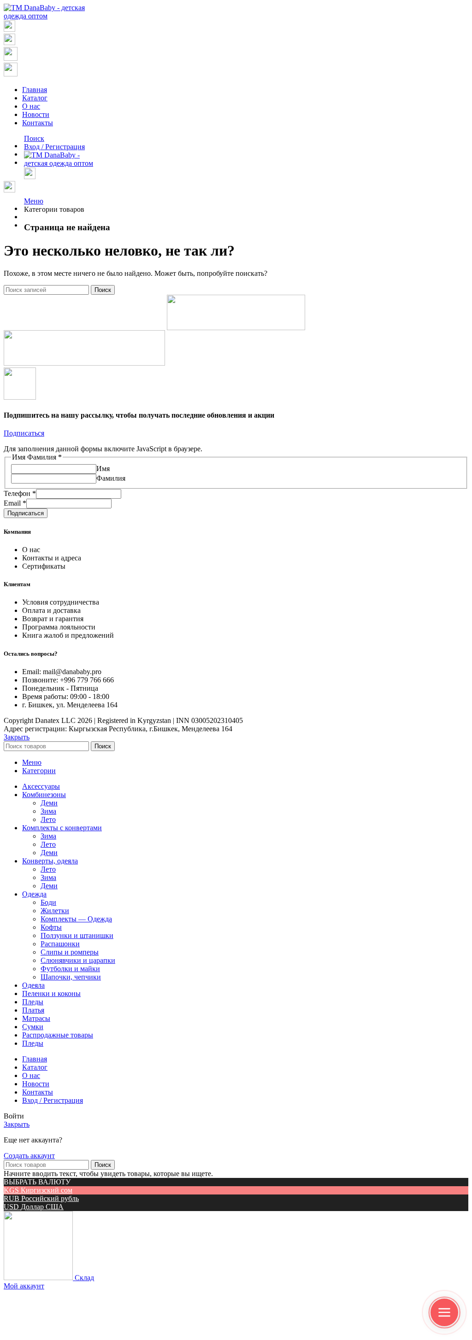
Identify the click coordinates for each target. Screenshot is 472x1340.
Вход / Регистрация (52, 1100)
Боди (48, 902)
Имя (103, 468)
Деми (49, 803)
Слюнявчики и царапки (78, 960)
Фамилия (110, 478)
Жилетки (55, 911)
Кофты (51, 927)
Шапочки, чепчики (71, 977)
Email (15, 503)
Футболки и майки (70, 969)
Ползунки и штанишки (77, 935)
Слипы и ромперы (70, 952)
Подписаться (25, 513)
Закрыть (17, 737)
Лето (48, 819)
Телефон (20, 493)
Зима (48, 811)
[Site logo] (48, 16)
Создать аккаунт (29, 1155)
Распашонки (60, 944)
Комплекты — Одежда (76, 919)
